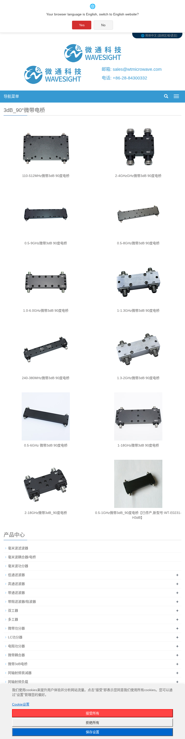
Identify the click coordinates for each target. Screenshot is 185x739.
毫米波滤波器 (18, 548)
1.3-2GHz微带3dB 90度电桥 (138, 378)
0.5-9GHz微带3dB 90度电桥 (46, 243)
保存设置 (92, 732)
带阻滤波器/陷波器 (22, 601)
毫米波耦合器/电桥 (22, 557)
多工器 (13, 619)
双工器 (13, 610)
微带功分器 (16, 628)
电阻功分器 (16, 646)
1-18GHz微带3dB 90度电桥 (138, 445)
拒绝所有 (92, 723)
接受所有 (92, 713)
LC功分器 (15, 637)
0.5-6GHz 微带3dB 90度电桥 (45, 445)
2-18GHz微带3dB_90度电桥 (46, 513)
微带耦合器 (16, 655)
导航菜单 (11, 96)
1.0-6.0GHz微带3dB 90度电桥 (45, 310)
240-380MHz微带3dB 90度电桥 (45, 378)
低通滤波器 (16, 575)
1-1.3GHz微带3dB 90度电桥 (138, 310)
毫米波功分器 (18, 566)
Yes (82, 25)
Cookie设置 (20, 704)
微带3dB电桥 (17, 664)
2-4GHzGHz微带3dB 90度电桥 (138, 176)
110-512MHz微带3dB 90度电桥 (45, 176)
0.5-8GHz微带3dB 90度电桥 (138, 243)
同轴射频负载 (18, 682)
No (103, 25)
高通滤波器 (16, 584)
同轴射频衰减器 (20, 673)
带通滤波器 (16, 593)
